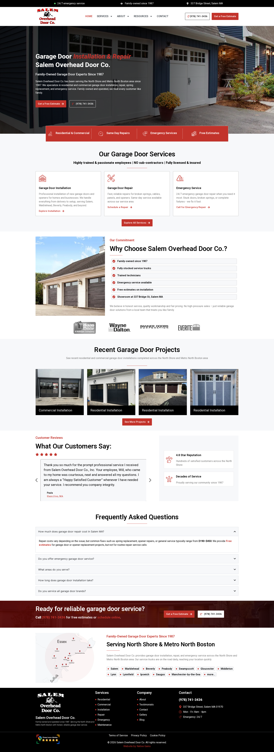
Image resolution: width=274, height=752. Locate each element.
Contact (162, 16)
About (121, 16)
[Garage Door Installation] (42, 178)
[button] (36, 480)
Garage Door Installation (55, 188)
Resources (141, 16)
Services (102, 16)
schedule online (108, 617)
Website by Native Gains (137, 746)
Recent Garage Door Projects (137, 350)
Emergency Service (188, 188)
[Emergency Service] (180, 178)
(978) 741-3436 (53, 617)
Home (88, 16)
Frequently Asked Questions (137, 517)
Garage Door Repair (120, 188)
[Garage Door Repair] (111, 178)
